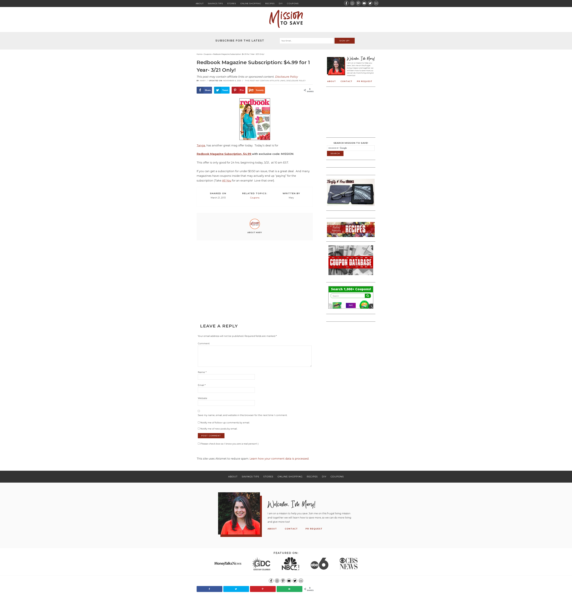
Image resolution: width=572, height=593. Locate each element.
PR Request (364, 81)
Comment (204, 343)
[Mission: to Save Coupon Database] (350, 276)
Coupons (293, 3)
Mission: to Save (286, 19)
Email (202, 385)
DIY (281, 3)
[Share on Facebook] (209, 589)
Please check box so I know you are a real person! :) (229, 443)
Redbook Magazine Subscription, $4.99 (224, 154)
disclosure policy (296, 81)
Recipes (270, 3)
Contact (346, 81)
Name (202, 372)
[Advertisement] (255, 275)
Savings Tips (215, 3)
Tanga (201, 145)
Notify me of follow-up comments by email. (225, 422)
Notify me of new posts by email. (218, 428)
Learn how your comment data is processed (279, 458)
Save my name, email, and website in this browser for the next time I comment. (242, 415)
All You (226, 180)
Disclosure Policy (286, 76)
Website (202, 398)
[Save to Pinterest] (263, 589)
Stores (231, 3)
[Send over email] (289, 589)
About (200, 3)
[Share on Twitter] (236, 589)
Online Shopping (250, 3)
